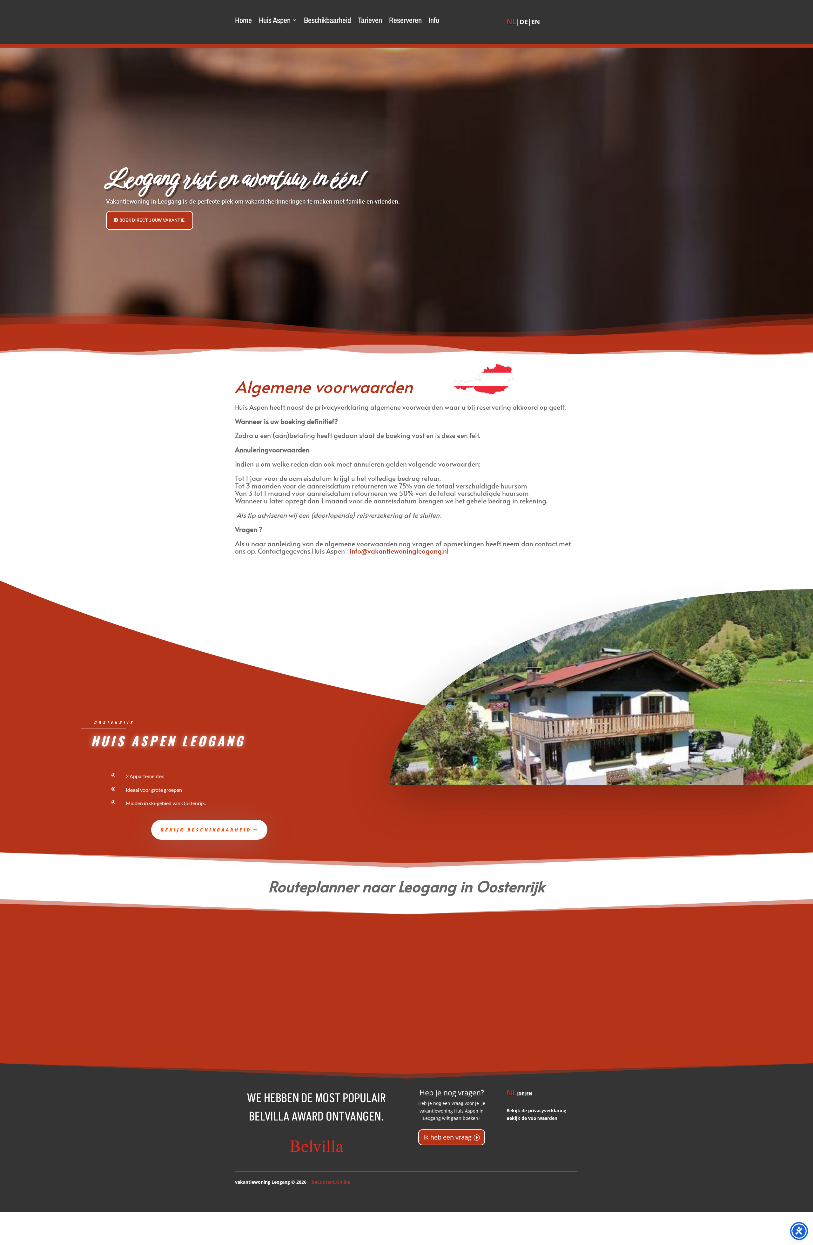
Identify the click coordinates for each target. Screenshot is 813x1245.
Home (243, 21)
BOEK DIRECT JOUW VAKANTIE (152, 220)
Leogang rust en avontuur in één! (234, 178)
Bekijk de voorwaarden (532, 1118)
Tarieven (370, 21)
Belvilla (316, 1145)
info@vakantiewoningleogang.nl (399, 550)
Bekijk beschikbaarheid (206, 830)
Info (434, 21)
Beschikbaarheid (327, 21)
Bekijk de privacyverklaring (536, 1110)
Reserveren (405, 21)
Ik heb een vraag (447, 1137)
